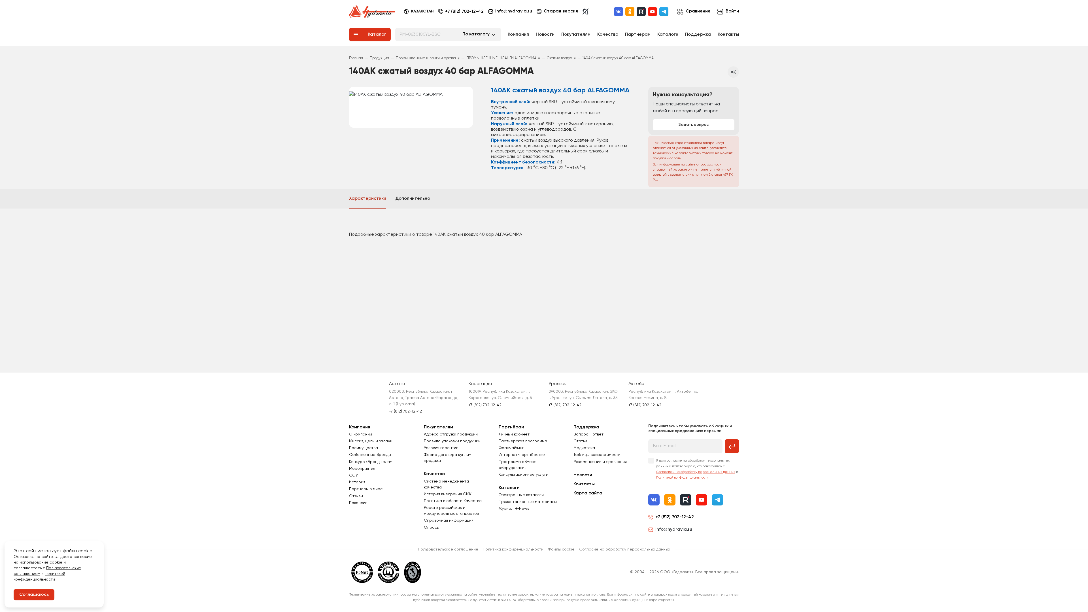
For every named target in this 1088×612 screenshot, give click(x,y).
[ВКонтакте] (618, 11)
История (357, 482)
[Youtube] (652, 11)
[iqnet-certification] (362, 572)
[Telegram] (663, 11)
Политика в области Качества (453, 501)
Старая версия (561, 11)
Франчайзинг (511, 448)
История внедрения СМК (447, 494)
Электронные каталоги (521, 495)
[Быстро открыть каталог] (356, 34)
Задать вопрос (694, 125)
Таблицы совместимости (596, 455)
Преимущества (363, 448)
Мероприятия (362, 469)
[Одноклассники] (629, 11)
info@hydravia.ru (673, 529)
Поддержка (698, 34)
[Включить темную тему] (585, 11)
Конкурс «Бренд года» (370, 462)
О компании (360, 434)
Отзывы (356, 496)
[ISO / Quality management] (389, 572)
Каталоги (667, 34)
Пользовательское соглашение (448, 549)
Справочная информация (448, 520)
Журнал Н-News (514, 509)
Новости (545, 34)
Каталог (377, 34)
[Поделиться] (733, 72)
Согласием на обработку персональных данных (695, 472)
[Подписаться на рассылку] (732, 446)
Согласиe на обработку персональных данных (624, 549)
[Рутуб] (641, 11)
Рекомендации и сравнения (600, 462)
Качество (607, 34)
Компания (518, 34)
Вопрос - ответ (588, 434)
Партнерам (638, 34)
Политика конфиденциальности (513, 549)
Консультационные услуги (523, 475)
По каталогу (476, 34)
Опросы (431, 528)
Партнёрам (511, 427)
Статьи (580, 441)
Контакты (728, 34)
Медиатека (584, 448)
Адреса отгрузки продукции (451, 434)
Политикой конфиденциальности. (682, 477)
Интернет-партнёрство (522, 455)
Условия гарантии (441, 448)
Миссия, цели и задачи (370, 441)
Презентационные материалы (528, 502)
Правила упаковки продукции (452, 441)
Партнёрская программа (523, 441)
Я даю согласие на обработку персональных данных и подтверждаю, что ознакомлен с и (697, 469)
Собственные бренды (370, 455)
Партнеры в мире (366, 489)
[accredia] (412, 572)
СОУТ (354, 475)
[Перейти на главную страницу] (372, 12)
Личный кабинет (514, 434)
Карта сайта (587, 493)
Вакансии (358, 503)
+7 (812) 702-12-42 (464, 11)
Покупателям (575, 34)
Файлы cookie (561, 549)
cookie (56, 562)
